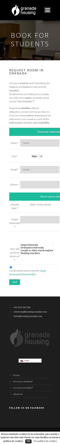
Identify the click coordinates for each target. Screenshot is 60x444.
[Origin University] (36, 245)
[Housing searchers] (36, 253)
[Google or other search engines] (36, 250)
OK (28, 441)
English (26, 361)
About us (17, 394)
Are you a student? (23, 381)
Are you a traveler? (23, 387)
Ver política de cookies (45, 441)
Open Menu (47, 10)
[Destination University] (36, 247)
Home (16, 375)
